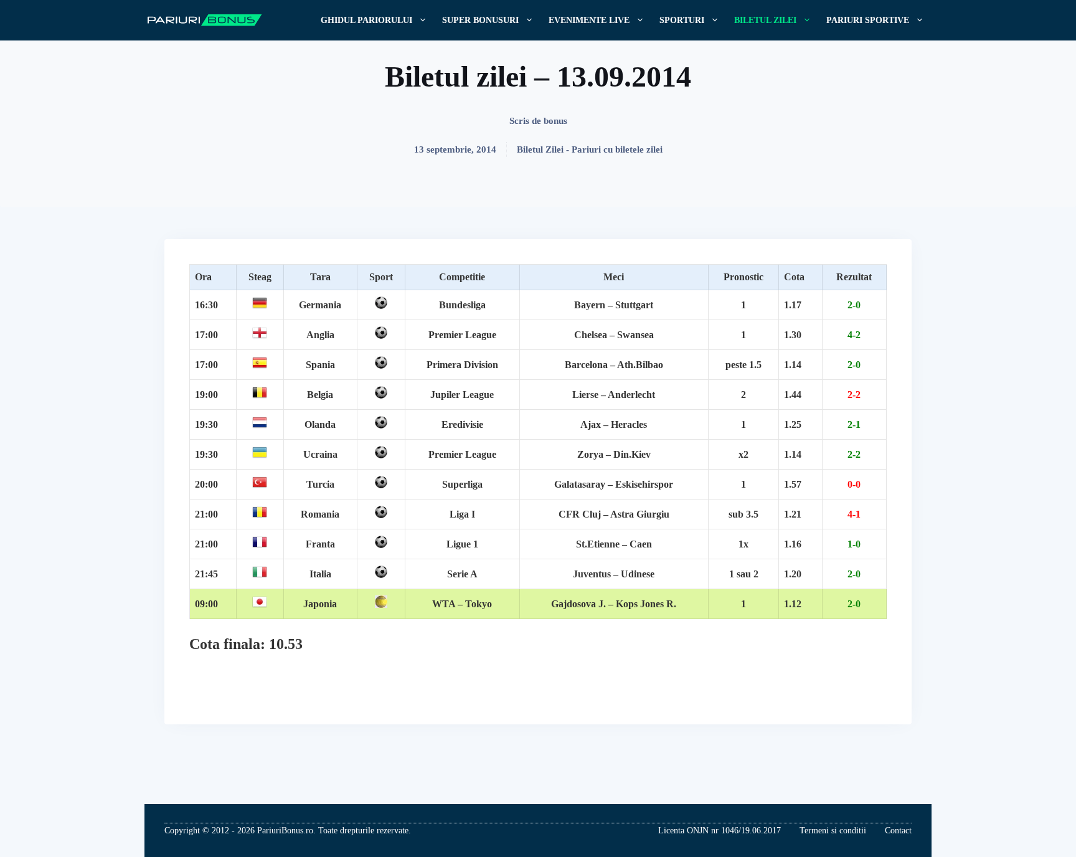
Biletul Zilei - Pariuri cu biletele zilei (590, 149)
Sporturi (681, 20)
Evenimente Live (589, 20)
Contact (898, 830)
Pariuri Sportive (867, 20)
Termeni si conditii (833, 830)
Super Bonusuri (480, 20)
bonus (555, 121)
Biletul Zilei (765, 20)
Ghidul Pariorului (366, 20)
